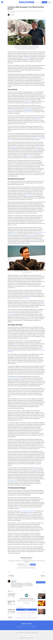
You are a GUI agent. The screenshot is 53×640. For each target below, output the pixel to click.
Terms (30, 632)
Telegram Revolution (28, 111)
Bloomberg (14, 147)
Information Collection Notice (26, 567)
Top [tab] (8, 591)
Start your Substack (23, 635)
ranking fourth (39, 147)
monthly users (27, 101)
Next (42, 575)
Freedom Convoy (33, 469)
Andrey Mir (12, 14)
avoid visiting (30, 156)
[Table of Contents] (1, 320)
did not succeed (28, 194)
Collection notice (35, 632)
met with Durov (30, 235)
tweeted (43, 303)
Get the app (32, 635)
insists (14, 163)
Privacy (27, 632)
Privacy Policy (34, 567)
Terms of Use (31, 566)
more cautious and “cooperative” (27, 511)
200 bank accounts (12, 480)
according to (26, 58)
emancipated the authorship (15, 378)
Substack (21, 637)
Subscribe (44, 2)
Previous (11, 575)
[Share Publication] (40, 2)
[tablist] (10, 591)
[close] (36, 594)
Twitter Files (41, 541)
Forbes (26, 147)
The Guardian (26, 298)
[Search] (38, 2)
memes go (39, 119)
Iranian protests (27, 108)
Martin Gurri (14, 596)
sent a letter (28, 514)
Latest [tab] (12, 591)
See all (9, 617)
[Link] (6, 89)
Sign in (49, 2)
